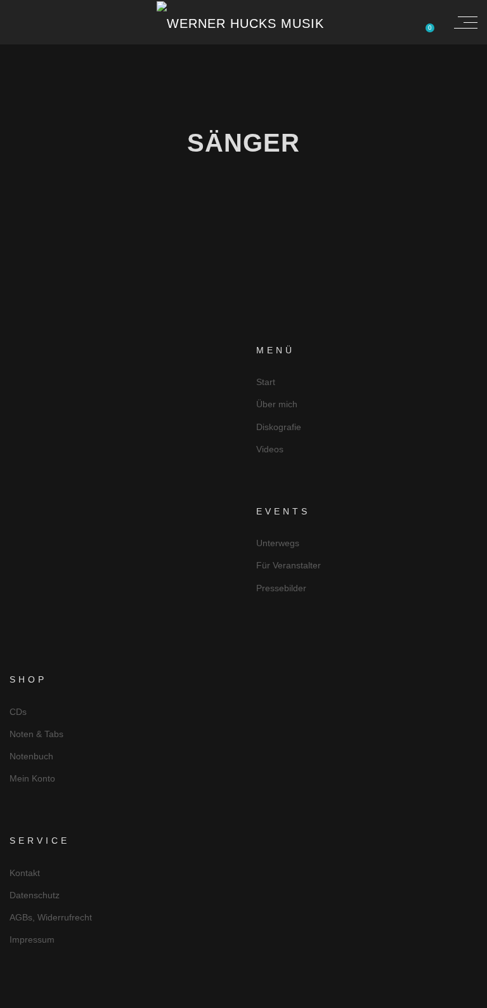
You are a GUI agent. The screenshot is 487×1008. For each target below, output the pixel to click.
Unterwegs (277, 543)
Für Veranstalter (288, 565)
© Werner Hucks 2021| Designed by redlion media (244, 996)
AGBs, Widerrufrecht (51, 917)
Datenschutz (35, 895)
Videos (269, 449)
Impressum (32, 939)
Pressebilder (281, 588)
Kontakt (25, 873)
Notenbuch (31, 756)
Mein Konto (32, 778)
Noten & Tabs (36, 734)
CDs (18, 712)
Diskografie (278, 427)
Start (265, 382)
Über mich (276, 404)
